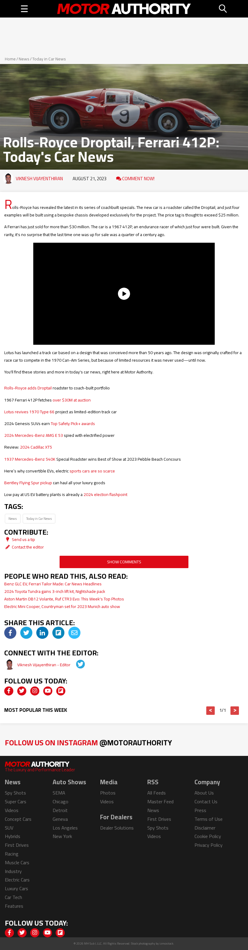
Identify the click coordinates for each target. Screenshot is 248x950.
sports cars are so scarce (92, 471)
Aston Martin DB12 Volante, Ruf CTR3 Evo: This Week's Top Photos (64, 599)
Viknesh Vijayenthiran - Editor (44, 665)
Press (200, 810)
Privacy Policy (208, 844)
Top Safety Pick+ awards (73, 423)
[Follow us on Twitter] (21, 691)
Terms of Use (208, 819)
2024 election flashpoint (105, 494)
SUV (9, 827)
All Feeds (156, 792)
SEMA (59, 792)
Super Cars (15, 801)
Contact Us (205, 801)
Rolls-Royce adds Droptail (28, 388)
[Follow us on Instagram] (34, 691)
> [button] (235, 710)
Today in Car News (49, 59)
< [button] (210, 710)
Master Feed (160, 801)
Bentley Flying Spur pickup (28, 483)
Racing (11, 853)
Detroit (60, 810)
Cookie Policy (207, 836)
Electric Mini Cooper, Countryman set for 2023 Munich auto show (62, 606)
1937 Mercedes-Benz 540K (29, 459)
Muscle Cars (17, 862)
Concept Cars (18, 819)
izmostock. (166, 943)
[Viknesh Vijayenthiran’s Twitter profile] (76, 665)
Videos (11, 810)
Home (10, 59)
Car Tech (13, 897)
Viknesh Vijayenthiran (39, 178)
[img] (10, 633)
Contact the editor (27, 547)
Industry (13, 871)
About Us (204, 792)
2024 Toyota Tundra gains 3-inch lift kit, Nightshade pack (54, 591)
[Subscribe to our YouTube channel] (47, 691)
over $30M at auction (72, 400)
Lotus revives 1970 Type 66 (29, 412)
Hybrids (12, 836)
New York (62, 836)
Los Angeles (65, 827)
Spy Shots (15, 792)
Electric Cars (17, 879)
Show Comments (124, 562)
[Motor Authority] (124, 9)
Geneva (60, 819)
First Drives (17, 844)
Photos (108, 792)
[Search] (223, 9)
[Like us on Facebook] (8, 691)
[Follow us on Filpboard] (60, 691)
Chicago (60, 801)
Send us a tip (23, 539)
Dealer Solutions (117, 827)
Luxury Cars (16, 888)
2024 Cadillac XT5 (36, 447)
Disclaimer (204, 827)
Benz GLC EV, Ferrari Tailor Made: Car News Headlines (53, 584)
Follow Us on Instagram (88, 742)
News (24, 59)
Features (14, 905)
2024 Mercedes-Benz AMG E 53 (33, 435)
